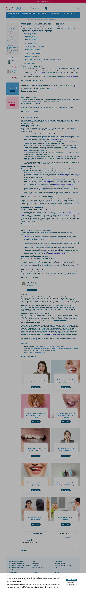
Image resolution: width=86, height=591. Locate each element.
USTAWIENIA (71, 584)
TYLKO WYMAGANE (71, 582)
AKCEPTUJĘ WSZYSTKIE (71, 579)
